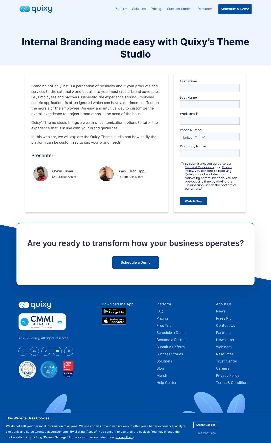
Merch (162, 375)
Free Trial (164, 325)
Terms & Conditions (232, 383)
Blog (160, 368)
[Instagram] (45, 351)
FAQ (160, 311)
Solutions (139, 9)
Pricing (156, 9)
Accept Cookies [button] (205, 424)
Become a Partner (172, 340)
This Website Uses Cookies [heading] (27, 418)
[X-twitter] (68, 351)
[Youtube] (57, 351)
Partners (223, 333)
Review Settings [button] (206, 432)
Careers (222, 368)
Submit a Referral (171, 347)
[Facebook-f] (22, 351)
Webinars (224, 347)
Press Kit (223, 318)
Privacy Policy (227, 375)
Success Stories (179, 9)
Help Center (167, 383)
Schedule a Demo (235, 9)
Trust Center (226, 361)
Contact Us (225, 325)
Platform (121, 9)
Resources (205, 9)
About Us (224, 304)
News (221, 311)
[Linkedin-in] (34, 351)
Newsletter (225, 340)
